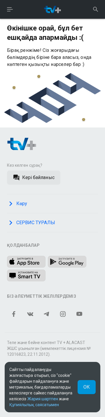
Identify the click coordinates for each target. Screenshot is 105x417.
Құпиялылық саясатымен (34, 404)
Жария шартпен (42, 398)
